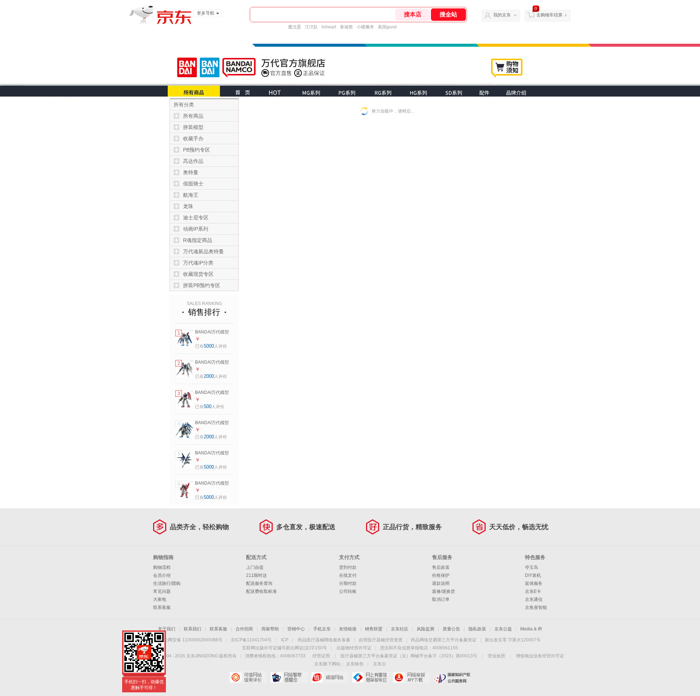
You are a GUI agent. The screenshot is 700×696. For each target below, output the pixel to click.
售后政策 (441, 567)
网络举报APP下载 (411, 677)
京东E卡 (533, 591)
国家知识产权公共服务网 (452, 677)
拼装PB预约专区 (201, 285)
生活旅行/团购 (166, 583)
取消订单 (441, 599)
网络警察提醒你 (289, 677)
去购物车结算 (549, 14)
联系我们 (192, 629)
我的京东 (502, 14)
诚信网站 (330, 677)
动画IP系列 (195, 229)
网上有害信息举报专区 (370, 677)
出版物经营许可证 (354, 647)
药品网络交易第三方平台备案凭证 (444, 639)
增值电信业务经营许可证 (540, 655)
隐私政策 (477, 629)
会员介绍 (162, 575)
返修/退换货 (443, 591)
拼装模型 (193, 127)
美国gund (387, 27)
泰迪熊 (346, 27)
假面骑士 (193, 184)
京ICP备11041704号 (251, 639)
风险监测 (425, 629)
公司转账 (348, 591)
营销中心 (296, 629)
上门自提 (255, 567)
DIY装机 (533, 575)
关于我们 (166, 629)
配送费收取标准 (261, 591)
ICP (284, 639)
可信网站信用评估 (248, 677)
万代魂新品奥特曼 (203, 251)
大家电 (159, 599)
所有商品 (193, 116)
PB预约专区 (196, 150)
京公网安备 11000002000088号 (190, 639)
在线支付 (348, 575)
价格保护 (441, 575)
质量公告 (451, 629)
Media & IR (531, 629)
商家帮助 (270, 629)
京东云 (379, 663)
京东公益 (503, 629)
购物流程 (162, 567)
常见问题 (162, 591)
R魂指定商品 (197, 240)
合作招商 (244, 629)
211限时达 (256, 575)
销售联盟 (373, 629)
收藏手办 (193, 138)
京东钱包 (354, 663)
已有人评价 (211, 346)
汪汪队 (311, 27)
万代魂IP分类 (198, 263)
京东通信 (533, 599)
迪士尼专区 (196, 217)
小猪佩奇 (365, 27)
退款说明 (441, 583)
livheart (329, 27)
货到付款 (348, 567)
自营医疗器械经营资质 (380, 639)
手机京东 (322, 629)
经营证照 (321, 655)
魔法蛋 (294, 27)
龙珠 (188, 206)
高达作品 (193, 161)
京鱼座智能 (536, 607)
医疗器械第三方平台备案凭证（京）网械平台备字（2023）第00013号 (409, 655)
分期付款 (348, 583)
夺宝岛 (531, 567)
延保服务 (533, 583)
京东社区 (399, 629)
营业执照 (496, 655)
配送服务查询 (259, 583)
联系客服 (162, 607)
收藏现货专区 (198, 274)
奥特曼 (190, 172)
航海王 (190, 195)
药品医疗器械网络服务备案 (324, 639)
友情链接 (348, 629)
